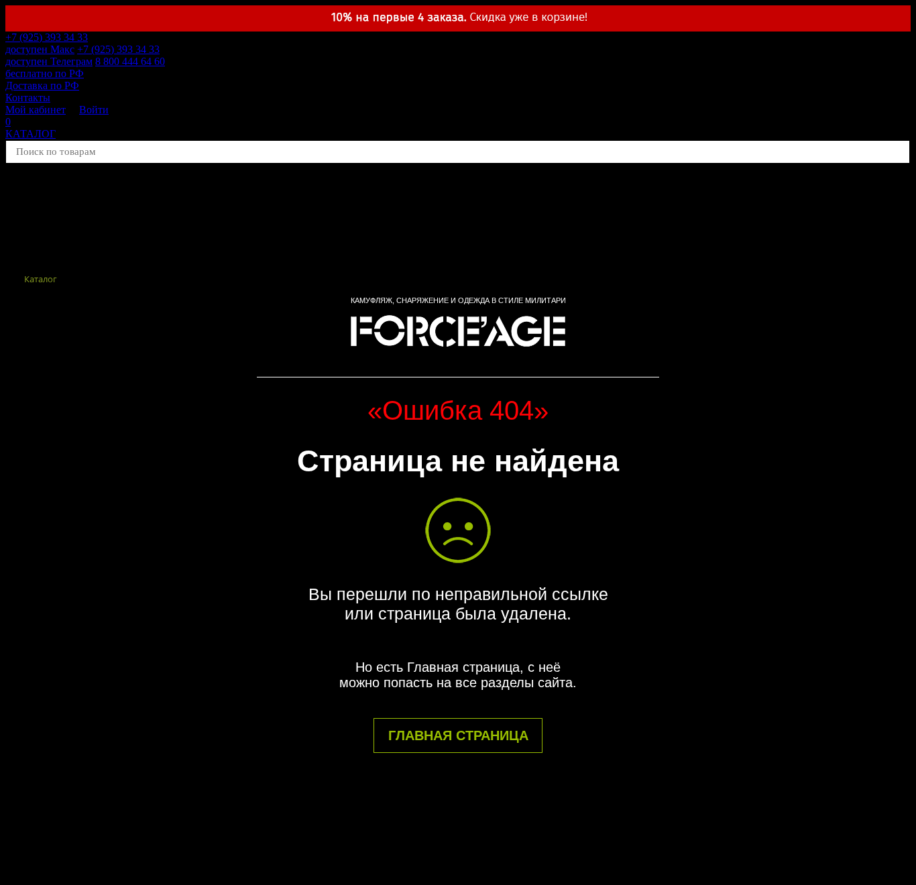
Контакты (27, 97)
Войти (94, 109)
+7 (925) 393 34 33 (46, 43)
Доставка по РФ (42, 85)
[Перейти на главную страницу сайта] (458, 352)
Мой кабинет (35, 109)
